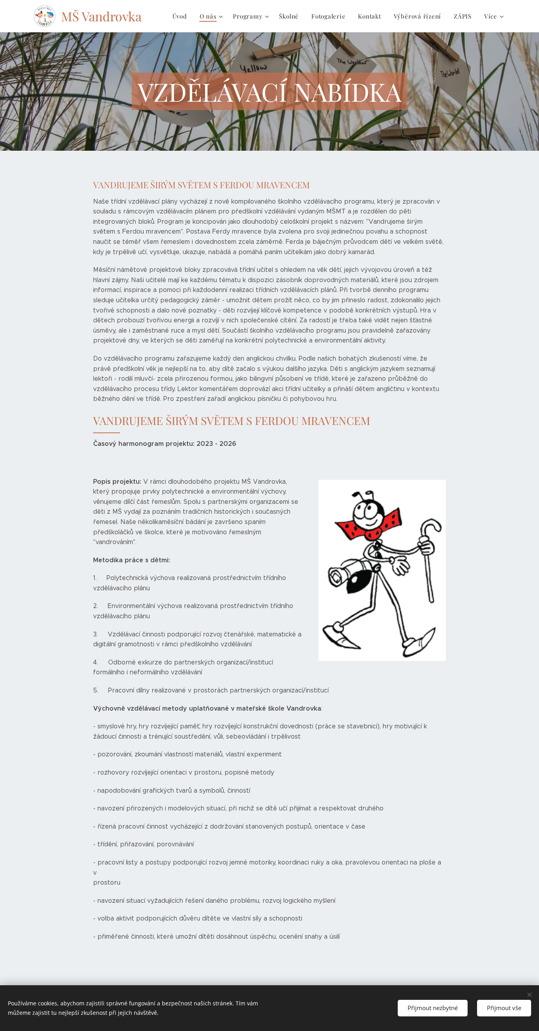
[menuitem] (181, 16)
